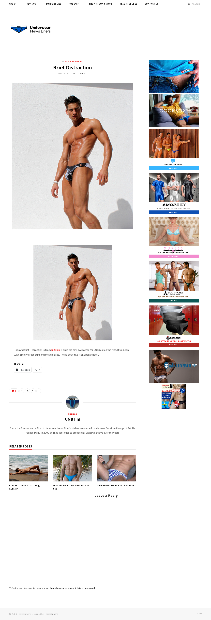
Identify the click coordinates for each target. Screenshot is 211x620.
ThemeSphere (51, 614)
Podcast (74, 3)
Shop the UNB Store (101, 3)
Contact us (151, 3)
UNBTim (72, 419)
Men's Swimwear (74, 61)
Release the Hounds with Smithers (116, 485)
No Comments (80, 73)
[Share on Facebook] (21, 390)
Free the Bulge (128, 3)
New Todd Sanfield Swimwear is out (71, 487)
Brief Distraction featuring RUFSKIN (24, 487)
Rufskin (55, 349)
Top (200, 613)
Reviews (31, 3)
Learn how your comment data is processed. (72, 588)
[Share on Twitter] (27, 390)
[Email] (38, 390)
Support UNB (53, 3)
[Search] (189, 4)
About (12, 3)
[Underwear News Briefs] (34, 29)
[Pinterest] (33, 390)
